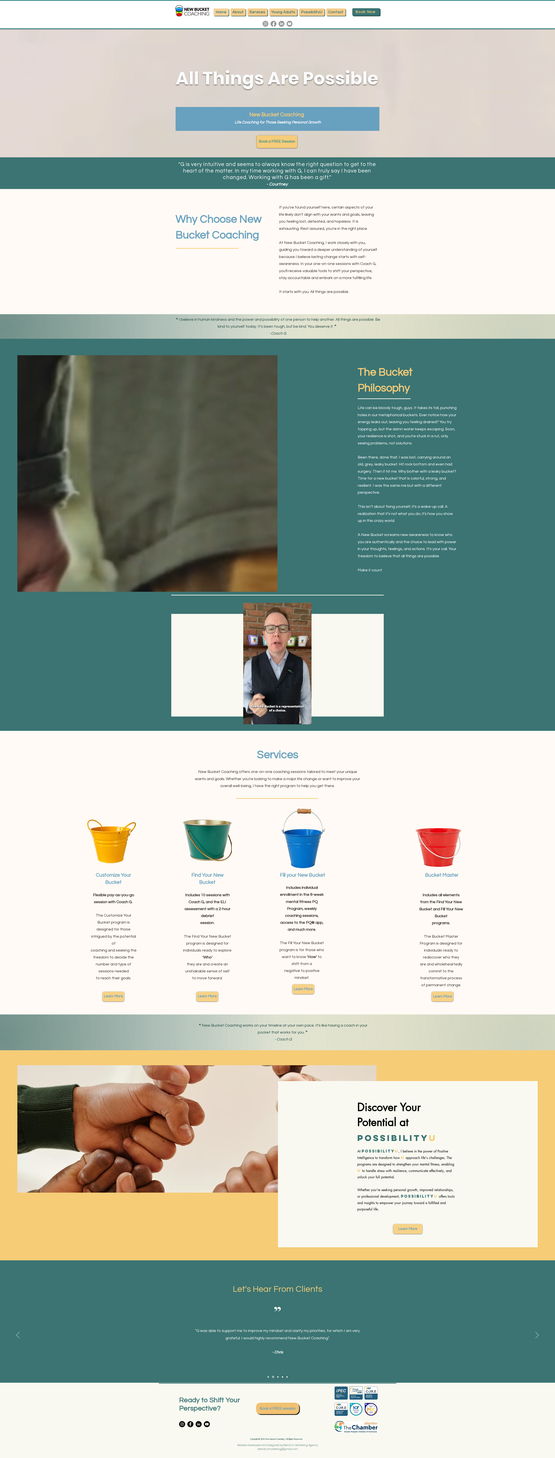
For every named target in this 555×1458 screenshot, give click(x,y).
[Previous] (18, 1335)
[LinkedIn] (281, 24)
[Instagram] (265, 24)
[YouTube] (207, 1424)
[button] (306, 719)
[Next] (537, 1335)
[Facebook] (273, 24)
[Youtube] (289, 24)
